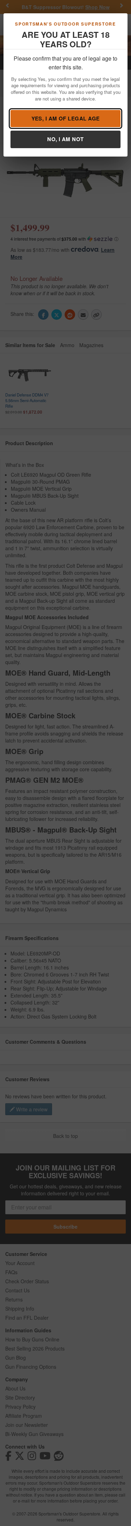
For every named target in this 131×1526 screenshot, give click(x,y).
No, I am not (65, 139)
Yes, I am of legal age (65, 118)
